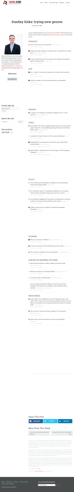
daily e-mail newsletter (53, 33)
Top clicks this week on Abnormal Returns (39, 433)
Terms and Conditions (7, 484)
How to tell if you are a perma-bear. (45, 45)
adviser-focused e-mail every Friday (59, 35)
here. (39, 468)
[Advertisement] (50, 385)
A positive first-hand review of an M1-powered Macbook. (49, 136)
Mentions (61, 2)
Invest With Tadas (53, 2)
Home (41, 2)
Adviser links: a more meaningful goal (62, 433)
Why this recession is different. (46, 240)
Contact (68, 2)
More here (19, 66)
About (46, 2)
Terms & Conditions (39, 471)
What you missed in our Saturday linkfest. (48, 271)
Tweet (31, 46)
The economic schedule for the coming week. (50, 252)
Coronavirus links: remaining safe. (46, 278)
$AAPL (48, 146)
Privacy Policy (24, 482)
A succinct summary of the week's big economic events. (50, 246)
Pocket (35, 46)
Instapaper (40, 46)
